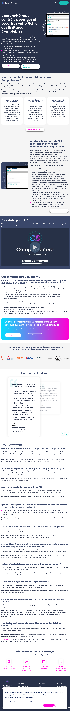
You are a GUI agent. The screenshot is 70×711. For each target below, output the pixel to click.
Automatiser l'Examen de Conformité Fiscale (26, 668)
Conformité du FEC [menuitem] (23, 686)
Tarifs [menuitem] (54, 3)
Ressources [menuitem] (33, 3)
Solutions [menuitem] (22, 3)
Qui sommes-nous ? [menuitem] (62, 686)
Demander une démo (10, 66)
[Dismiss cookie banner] (64, 690)
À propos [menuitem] (44, 3)
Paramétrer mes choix (38, 705)
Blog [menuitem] (39, 686)
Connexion (64, 3)
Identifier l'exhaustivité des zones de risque (61, 668)
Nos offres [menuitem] (21, 683)
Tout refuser (59, 705)
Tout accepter (49, 705)
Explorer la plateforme (26, 66)
